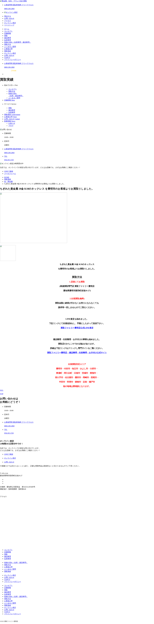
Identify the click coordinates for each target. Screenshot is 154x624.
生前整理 (7, 40)
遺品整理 (7, 38)
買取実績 (7, 51)
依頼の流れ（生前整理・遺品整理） (17, 42)
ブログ (10, 125)
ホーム (6, 29)
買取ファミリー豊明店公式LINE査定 (77, 328)
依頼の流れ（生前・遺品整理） (16, 562)
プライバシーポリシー (12, 59)
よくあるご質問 (10, 47)
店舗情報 (7, 33)
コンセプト (8, 31)
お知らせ (11, 123)
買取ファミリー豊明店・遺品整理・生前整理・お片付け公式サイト (77, 352)
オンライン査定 (10, 53)
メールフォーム (10, 173)
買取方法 (7, 44)
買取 (6, 35)
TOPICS (7, 57)
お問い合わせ (9, 55)
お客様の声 (8, 49)
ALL (1, 390)
